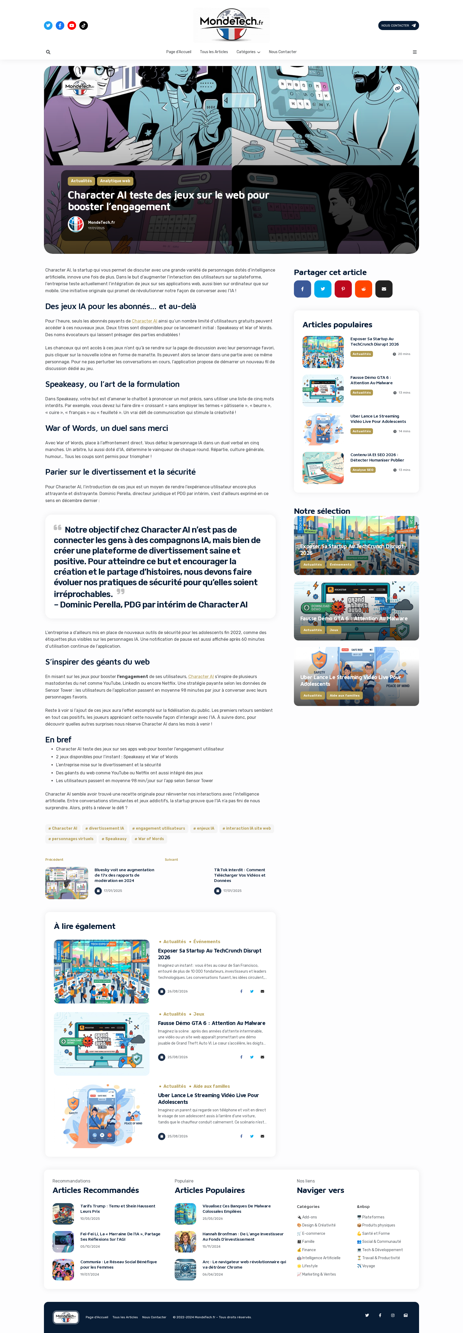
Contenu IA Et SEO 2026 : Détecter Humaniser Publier (377, 457)
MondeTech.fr (101, 222)
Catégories (246, 52)
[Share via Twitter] (252, 991)
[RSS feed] (405, 1315)
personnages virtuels (73, 839)
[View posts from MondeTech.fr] (76, 225)
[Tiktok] (83, 25)
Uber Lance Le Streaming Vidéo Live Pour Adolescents (378, 418)
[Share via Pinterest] (343, 289)
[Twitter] (48, 25)
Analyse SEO (363, 470)
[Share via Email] (262, 991)
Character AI (144, 321)
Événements (206, 942)
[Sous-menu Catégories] (259, 52)
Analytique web (115, 181)
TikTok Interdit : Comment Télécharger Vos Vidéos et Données (240, 875)
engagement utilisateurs (160, 828)
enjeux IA (205, 828)
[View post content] (66, 883)
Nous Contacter (395, 25)
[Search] (48, 52)
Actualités (81, 181)
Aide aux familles (211, 1086)
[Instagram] (393, 1315)
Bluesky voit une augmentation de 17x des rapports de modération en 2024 (124, 875)
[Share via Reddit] (363, 289)
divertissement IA (106, 828)
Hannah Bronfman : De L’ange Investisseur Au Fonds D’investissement (243, 1236)
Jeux (198, 1014)
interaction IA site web (248, 828)
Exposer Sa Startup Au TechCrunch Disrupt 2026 (374, 341)
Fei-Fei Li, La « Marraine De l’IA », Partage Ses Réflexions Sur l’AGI (120, 1236)
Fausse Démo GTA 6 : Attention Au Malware (211, 1023)
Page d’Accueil (178, 52)
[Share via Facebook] (241, 991)
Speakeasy (115, 839)
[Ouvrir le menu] (414, 52)
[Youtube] (72, 25)
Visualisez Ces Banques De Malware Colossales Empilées (237, 1208)
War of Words (151, 839)
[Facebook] (60, 25)
